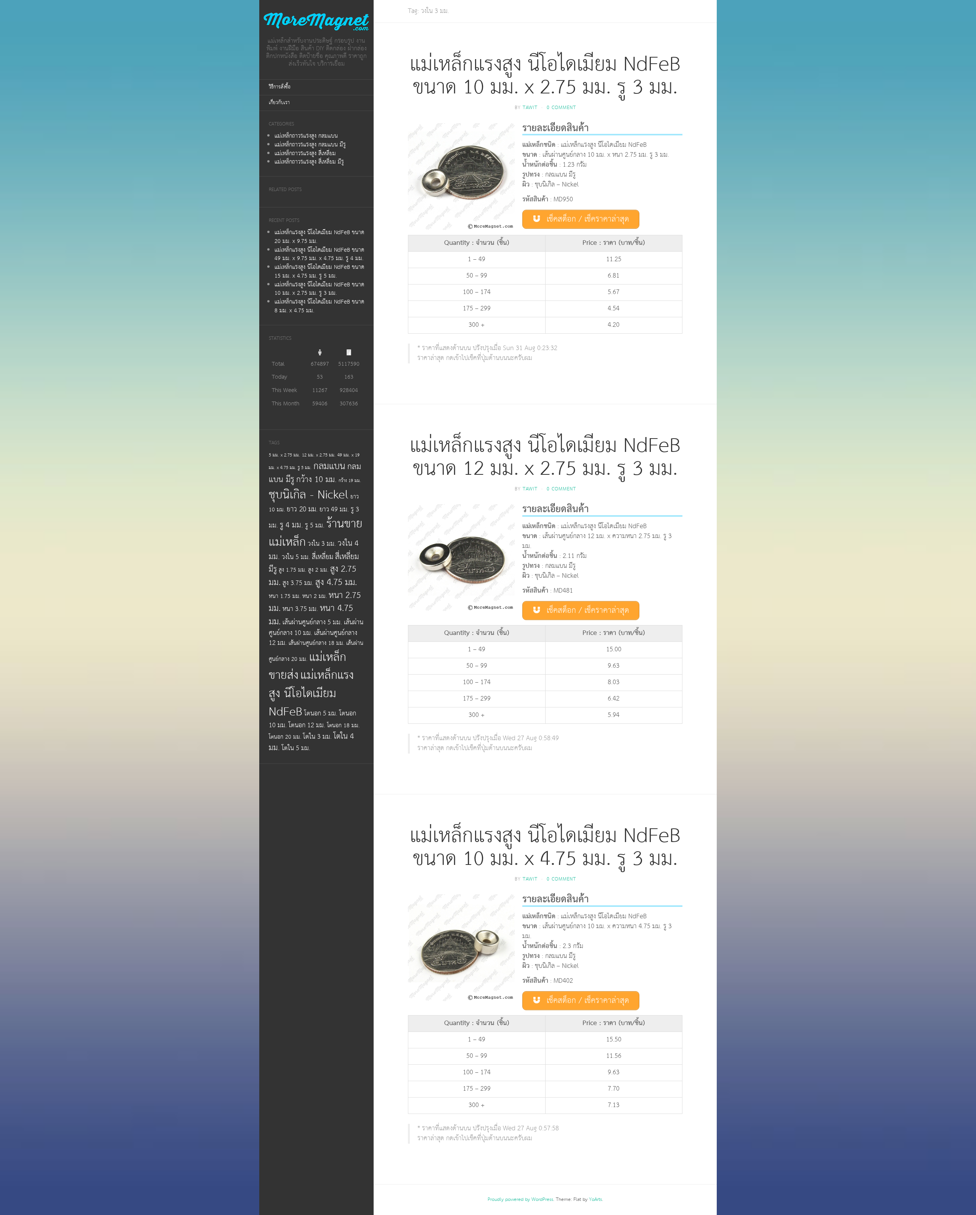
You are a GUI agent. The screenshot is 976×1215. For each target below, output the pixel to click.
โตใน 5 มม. (296, 748)
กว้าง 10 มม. (316, 479)
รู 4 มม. (291, 525)
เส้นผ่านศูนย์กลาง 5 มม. (312, 622)
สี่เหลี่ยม (322, 557)
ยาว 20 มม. (302, 509)
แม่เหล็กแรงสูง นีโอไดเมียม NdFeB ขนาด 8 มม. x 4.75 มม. (319, 306)
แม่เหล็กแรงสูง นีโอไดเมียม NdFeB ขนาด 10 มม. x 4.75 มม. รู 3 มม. (545, 848)
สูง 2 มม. (318, 570)
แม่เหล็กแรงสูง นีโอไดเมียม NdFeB (311, 693)
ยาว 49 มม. (334, 509)
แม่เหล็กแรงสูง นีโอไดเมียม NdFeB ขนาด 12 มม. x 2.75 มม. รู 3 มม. (545, 457)
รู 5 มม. (314, 525)
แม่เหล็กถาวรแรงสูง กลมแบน (306, 136)
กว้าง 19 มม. (350, 481)
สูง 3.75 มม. (298, 583)
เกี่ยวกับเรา (279, 102)
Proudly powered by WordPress (520, 1199)
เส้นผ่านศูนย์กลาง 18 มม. (316, 643)
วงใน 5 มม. (296, 557)
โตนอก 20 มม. (285, 737)
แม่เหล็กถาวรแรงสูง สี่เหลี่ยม (305, 153)
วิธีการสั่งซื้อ (280, 87)
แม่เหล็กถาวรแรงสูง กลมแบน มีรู (310, 145)
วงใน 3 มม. (322, 544)
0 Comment (561, 107)
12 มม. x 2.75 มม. (319, 455)
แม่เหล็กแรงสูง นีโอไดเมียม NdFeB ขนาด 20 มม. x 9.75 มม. (319, 236)
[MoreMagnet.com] (316, 21)
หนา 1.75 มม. (284, 596)
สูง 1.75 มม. (292, 570)
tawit (530, 107)
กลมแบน (329, 466)
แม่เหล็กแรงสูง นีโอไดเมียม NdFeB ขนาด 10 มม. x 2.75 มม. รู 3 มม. (319, 289)
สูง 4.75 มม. (336, 582)
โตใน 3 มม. (317, 736)
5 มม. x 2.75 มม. (284, 455)
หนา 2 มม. (314, 596)
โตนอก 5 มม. (320, 713)
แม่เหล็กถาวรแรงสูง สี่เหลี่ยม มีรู (309, 162)
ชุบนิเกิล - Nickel (308, 495)
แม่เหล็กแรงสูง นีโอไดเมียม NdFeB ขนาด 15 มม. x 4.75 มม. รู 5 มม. (319, 271)
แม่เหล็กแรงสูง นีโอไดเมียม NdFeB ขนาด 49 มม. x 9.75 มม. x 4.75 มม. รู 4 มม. (319, 254)
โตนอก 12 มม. (307, 725)
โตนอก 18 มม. (343, 725)
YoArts (595, 1199)
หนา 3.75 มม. (300, 609)
